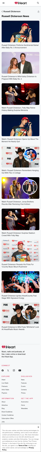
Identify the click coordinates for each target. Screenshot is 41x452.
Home (23, 405)
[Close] (38, 427)
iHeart (3, 380)
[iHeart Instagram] (14, 370)
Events (23, 386)
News (23, 380)
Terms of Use (22, 445)
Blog (3, 408)
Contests (24, 390)
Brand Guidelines (7, 412)
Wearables (24, 408)
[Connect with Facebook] (3, 370)
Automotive (24, 402)
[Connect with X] (8, 370)
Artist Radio (5, 390)
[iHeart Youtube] (19, 370)
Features (24, 383)
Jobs (3, 422)
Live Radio (5, 383)
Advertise (5, 405)
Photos (23, 393)
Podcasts (5, 386)
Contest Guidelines (8, 415)
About (3, 402)
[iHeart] (20, 3)
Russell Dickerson (11, 11)
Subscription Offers (8, 418)
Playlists (4, 393)
